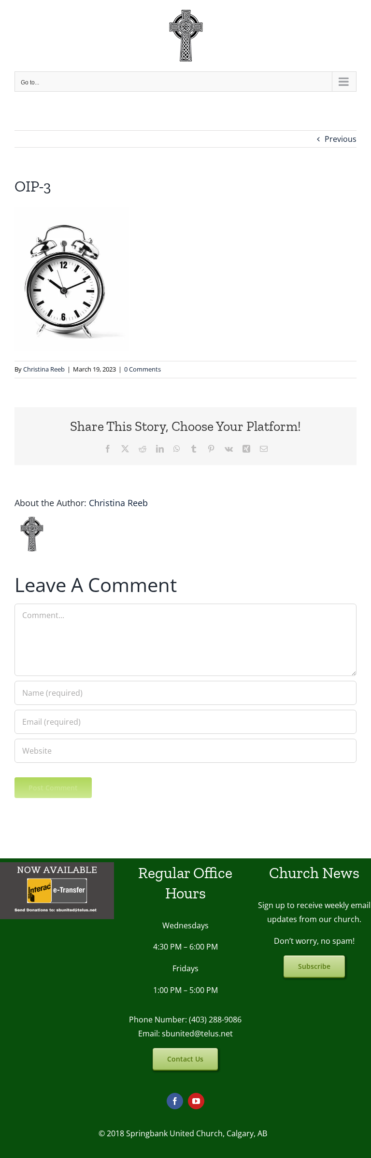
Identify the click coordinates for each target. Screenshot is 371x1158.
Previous (341, 139)
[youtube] (196, 1101)
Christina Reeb (44, 369)
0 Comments (142, 369)
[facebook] (175, 1101)
